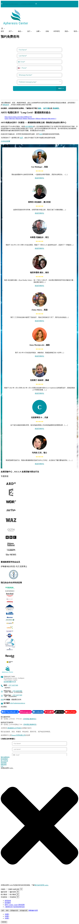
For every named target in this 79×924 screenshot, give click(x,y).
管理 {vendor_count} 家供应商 (15, 905)
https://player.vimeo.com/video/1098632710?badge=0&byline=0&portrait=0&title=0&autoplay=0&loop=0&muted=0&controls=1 (30, 117)
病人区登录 (4, 761)
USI (2, 766)
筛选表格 (4, 762)
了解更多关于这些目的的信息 (15, 907)
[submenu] (3, 28)
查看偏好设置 (14, 910)
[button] (39, 826)
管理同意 (4, 922)
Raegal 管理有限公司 (18, 735)
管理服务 (8, 903)
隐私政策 (4, 764)
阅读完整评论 (39, 178)
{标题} (7, 914)
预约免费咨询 (5, 757)
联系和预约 (4, 759)
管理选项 (8, 900)
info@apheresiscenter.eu (17, 703)
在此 (40, 134)
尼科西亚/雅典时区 (29, 719)
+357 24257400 (13, 685)
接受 (3, 910)
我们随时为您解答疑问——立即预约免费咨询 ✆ (19, 4)
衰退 (7, 910)
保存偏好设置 (23, 910)
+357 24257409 (17, 695)
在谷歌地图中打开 (10, 681)
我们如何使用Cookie (41, 885)
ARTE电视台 (29, 126)
